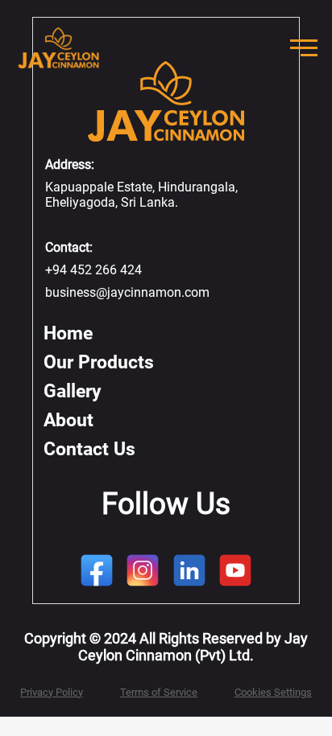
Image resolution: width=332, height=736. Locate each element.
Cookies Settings (273, 692)
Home (68, 333)
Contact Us (89, 449)
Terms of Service (158, 692)
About (68, 420)
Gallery (73, 391)
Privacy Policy (51, 692)
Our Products (99, 362)
